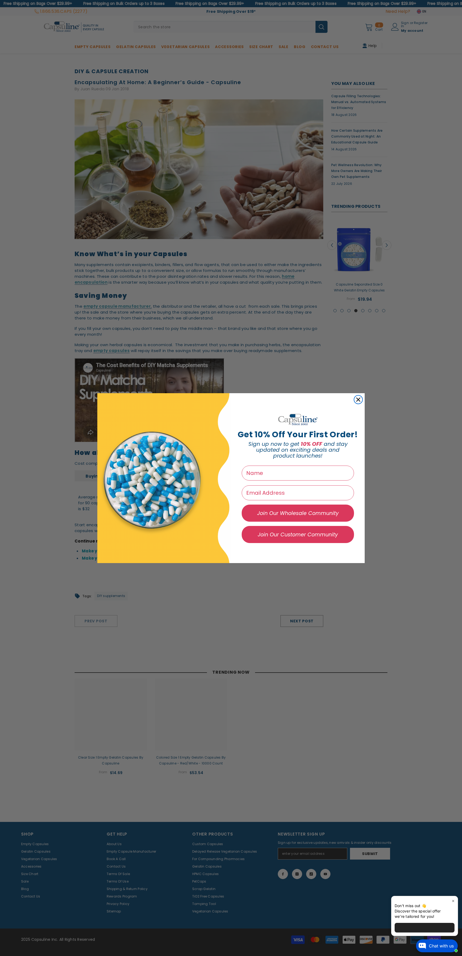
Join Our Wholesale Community (298, 513)
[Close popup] (453, 901)
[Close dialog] (358, 399)
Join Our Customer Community (298, 534)
